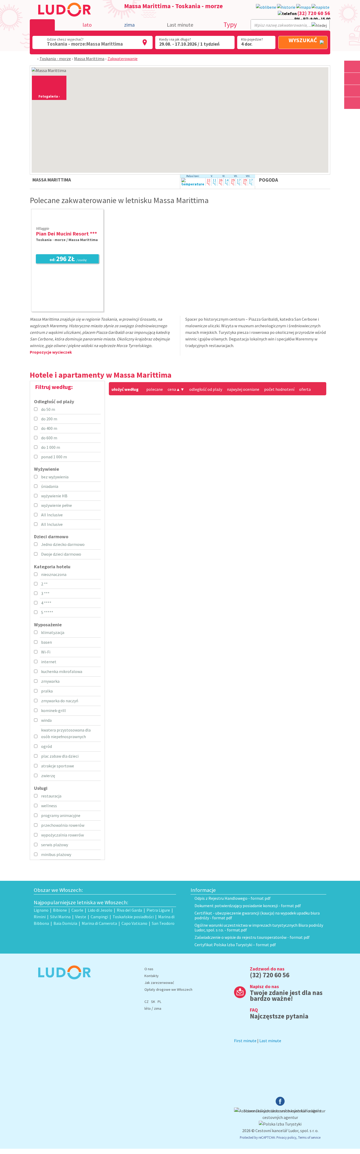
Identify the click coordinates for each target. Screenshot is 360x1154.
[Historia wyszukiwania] (286, 7)
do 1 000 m (50, 447)
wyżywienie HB (54, 495)
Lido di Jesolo (100, 910)
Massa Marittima (89, 58)
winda (46, 720)
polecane (154, 389)
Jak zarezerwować (159, 982)
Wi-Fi (45, 652)
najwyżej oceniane (243, 389)
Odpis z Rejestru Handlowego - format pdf (232, 898)
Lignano (41, 910)
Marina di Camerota (99, 923)
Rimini (40, 916)
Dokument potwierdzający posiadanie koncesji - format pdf (247, 905)
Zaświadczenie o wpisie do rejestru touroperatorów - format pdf (252, 937)
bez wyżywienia (55, 476)
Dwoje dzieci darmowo (61, 554)
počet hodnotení (279, 389)
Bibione (60, 910)
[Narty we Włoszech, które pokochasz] (352, 91)
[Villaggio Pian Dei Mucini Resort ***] (67, 221)
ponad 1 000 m (54, 456)
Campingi (99, 916)
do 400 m (49, 428)
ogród (46, 746)
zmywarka (50, 681)
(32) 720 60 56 (314, 13)
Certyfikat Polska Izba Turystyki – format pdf (235, 944)
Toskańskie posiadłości (133, 916)
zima (157, 1008)
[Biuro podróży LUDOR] (62, 982)
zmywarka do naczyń (59, 700)
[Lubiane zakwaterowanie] (266, 7)
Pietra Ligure (158, 910)
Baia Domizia (65, 923)
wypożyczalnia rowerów (62, 835)
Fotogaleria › (49, 96)
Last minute (180, 24)
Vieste (80, 916)
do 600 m (49, 437)
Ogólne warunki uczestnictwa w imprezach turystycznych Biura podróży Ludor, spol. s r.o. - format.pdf (258, 927)
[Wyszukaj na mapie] (352, 79)
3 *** (45, 593)
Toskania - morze (55, 58)
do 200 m (49, 418)
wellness (49, 805)
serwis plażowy (54, 844)
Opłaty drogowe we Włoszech (168, 989)
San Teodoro (163, 923)
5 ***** (47, 612)
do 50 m (48, 409)
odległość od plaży (205, 389)
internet (48, 661)
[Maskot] (352, 103)
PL (159, 1001)
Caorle (77, 910)
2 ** (44, 583)
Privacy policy (286, 1137)
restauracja (51, 796)
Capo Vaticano (134, 923)
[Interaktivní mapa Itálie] (303, 7)
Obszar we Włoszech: (58, 890)
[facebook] (280, 1104)
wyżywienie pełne (56, 505)
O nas (148, 969)
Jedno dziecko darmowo (63, 544)
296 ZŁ (68, 259)
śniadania (49, 486)
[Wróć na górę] (352, 115)
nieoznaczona (53, 574)
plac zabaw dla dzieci (60, 756)
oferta (305, 389)
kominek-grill (53, 710)
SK (153, 1001)
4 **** (46, 602)
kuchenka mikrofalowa (61, 671)
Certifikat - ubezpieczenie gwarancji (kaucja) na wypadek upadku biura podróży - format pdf (257, 915)
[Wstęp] (34, 58)
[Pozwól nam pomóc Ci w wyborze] (320, 7)
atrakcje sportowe (57, 765)
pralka (47, 691)
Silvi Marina (60, 916)
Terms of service (309, 1137)
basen (46, 642)
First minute (245, 1040)
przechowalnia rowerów (62, 825)
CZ (146, 1001)
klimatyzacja (52, 632)
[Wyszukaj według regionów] (352, 67)
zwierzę (48, 775)
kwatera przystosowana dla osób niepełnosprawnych (66, 733)
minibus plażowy (56, 854)
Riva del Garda (129, 910)
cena (174, 389)
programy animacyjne (60, 815)
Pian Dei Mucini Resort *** (66, 233)
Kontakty (151, 975)
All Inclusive (52, 514)
